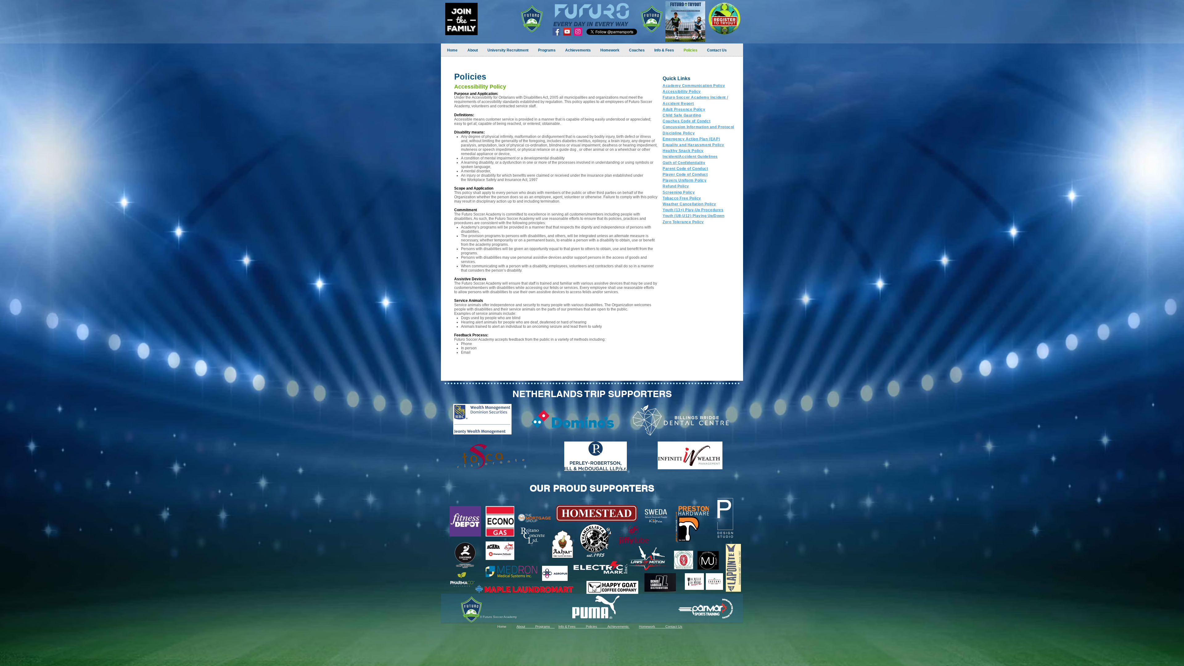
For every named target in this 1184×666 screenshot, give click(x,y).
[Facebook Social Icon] (556, 31)
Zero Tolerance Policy (683, 222)
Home (506, 626)
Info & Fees (570, 626)
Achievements (618, 626)
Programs (545, 626)
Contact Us (673, 626)
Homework (652, 626)
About (525, 626)
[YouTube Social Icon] (567, 31)
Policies (596, 626)
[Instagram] (578, 31)
